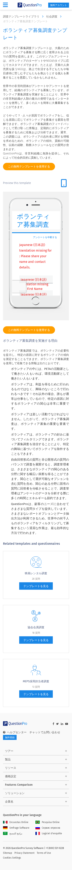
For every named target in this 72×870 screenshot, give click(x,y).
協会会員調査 (36, 627)
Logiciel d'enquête (52, 833)
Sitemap (7, 853)
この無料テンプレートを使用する (29, 166)
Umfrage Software (19, 827)
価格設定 (10, 776)
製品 (8, 759)
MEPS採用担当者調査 (36, 681)
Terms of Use (44, 853)
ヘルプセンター (17, 732)
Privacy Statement (24, 853)
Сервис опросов (51, 827)
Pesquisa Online (51, 822)
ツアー (9, 751)
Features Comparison (19, 784)
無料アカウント (58, 5)
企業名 (9, 801)
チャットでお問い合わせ (44, 732)
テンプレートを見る (36, 586)
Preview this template (17, 183)
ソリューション (15, 793)
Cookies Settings (12, 857)
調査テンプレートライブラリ (21, 16)
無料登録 (10, 737)
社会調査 (52, 16)
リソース (10, 768)
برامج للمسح (15, 833)
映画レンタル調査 (36, 573)
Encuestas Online (18, 822)
